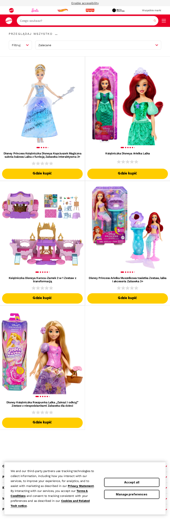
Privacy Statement (81, 486)
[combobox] (87, 20)
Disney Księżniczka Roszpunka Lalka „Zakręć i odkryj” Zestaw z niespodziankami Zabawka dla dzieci (42, 404)
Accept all (131, 482)
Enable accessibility (85, 3)
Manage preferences (131, 494)
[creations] (118, 10)
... (56, 34)
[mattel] (11, 10)
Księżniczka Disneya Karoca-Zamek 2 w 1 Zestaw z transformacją (42, 279)
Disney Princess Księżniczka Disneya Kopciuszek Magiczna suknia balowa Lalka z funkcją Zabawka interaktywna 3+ (42, 155)
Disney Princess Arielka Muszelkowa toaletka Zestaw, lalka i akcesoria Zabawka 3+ (127, 279)
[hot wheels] (62, 10)
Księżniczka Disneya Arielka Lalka (127, 153)
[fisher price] (90, 10)
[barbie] (35, 10)
